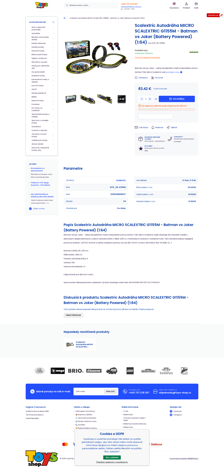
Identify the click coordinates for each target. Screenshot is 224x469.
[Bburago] (57, 370)
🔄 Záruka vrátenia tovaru (85, 421)
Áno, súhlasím (112, 457)
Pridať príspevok (73, 315)
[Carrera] (94, 370)
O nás (125, 411)
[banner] (42, 6)
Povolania (35, 104)
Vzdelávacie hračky (39, 140)
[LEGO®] (130, 370)
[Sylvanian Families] (148, 370)
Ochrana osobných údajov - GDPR (135, 419)
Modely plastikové (39, 93)
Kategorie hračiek (37, 22)
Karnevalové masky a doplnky (40, 80)
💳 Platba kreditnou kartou (86, 428)
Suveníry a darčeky (39, 130)
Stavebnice (36, 126)
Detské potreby (38, 47)
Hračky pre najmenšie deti (40, 67)
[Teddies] (166, 370)
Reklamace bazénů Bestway (134, 424)
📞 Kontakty (80, 425)
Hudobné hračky (38, 76)
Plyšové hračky (38, 100)
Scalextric (121, 180)
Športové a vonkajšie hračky (40, 121)
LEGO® (34, 89)
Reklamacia (128, 427)
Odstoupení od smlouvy (85, 411)
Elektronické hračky (39, 54)
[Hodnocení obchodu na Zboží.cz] (215, 15)
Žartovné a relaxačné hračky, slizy (40, 149)
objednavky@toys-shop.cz (131, 6)
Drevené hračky (38, 51)
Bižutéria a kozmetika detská (40, 38)
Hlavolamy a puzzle (39, 62)
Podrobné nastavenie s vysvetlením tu (112, 462)
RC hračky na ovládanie (37, 109)
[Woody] (184, 370)
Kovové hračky (38, 85)
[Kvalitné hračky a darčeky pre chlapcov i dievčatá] (64, 18)
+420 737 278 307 (129, 4)
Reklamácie (128, 414)
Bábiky (34, 97)
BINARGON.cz (193, 458)
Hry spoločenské (38, 72)
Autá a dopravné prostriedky (38, 28)
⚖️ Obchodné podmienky (85, 418)
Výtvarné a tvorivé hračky (39, 135)
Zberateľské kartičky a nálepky (41, 115)
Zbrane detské (37, 144)
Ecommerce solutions (179, 458)
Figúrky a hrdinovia (39, 58)
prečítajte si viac (172, 72)
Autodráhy (36, 33)
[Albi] (39, 370)
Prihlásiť (110, 391)
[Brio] (75, 370)
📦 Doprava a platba (83, 414)
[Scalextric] (193, 53)
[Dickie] (112, 370)
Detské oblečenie (39, 43)
